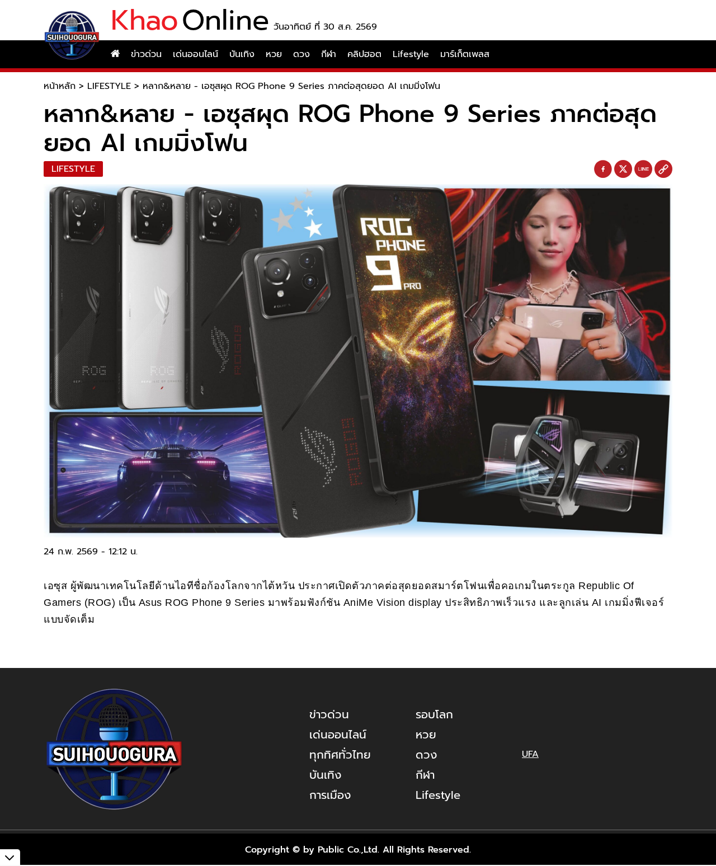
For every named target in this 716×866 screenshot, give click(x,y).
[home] (115, 54)
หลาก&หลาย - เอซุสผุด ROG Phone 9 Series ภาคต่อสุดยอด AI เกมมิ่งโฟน (291, 86)
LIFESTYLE (109, 86)
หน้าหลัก (60, 86)
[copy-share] (663, 169)
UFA (530, 754)
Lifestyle (411, 54)
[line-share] (643, 169)
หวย (274, 54)
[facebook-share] (603, 169)
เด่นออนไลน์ (195, 54)
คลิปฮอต (364, 54)
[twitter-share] (623, 169)
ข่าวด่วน (146, 54)
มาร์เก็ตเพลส (464, 54)
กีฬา (328, 54)
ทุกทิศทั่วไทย (340, 754)
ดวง (301, 54)
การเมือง (330, 795)
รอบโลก (434, 714)
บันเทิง (242, 54)
